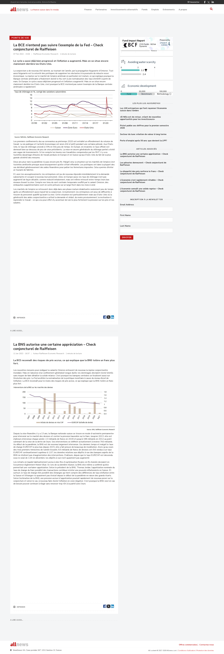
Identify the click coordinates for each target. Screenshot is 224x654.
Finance (88, 9)
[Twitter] (209, 2)
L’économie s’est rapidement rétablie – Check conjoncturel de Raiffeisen (141, 181)
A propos (183, 9)
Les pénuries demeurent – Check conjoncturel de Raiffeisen (143, 163)
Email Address (127, 204)
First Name (125, 215)
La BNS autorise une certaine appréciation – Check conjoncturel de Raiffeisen (144, 155)
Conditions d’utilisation (186, 650)
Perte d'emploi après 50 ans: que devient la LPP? (143, 140)
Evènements (169, 9)
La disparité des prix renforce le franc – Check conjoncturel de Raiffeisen (142, 172)
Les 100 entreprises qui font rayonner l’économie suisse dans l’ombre (143, 109)
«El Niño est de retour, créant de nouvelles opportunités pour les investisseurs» (140, 118)
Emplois (155, 9)
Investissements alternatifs (124, 9)
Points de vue (20, 37)
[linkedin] (112, 316)
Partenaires (101, 9)
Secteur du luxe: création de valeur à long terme (143, 134)
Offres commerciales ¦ (188, 645)
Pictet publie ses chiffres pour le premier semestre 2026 (144, 126)
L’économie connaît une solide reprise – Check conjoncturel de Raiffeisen (141, 190)
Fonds (145, 9)
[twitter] (108, 316)
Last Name (125, 226)
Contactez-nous (206, 645)
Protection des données (205, 650)
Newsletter (194, 2)
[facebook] (104, 316)
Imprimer (21, 318)
